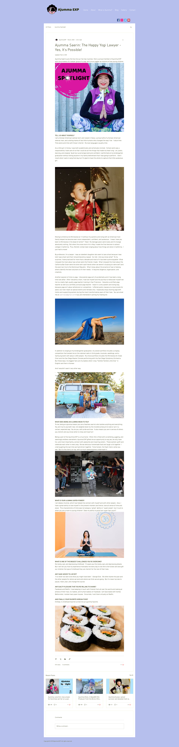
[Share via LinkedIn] (65, 659)
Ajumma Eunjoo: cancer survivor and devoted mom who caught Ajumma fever (120, 698)
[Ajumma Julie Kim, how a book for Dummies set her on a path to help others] (59, 686)
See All (131, 675)
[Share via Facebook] (56, 659)
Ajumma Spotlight (60, 27)
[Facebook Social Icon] (118, 20)
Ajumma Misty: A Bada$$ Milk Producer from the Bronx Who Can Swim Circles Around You (89, 698)
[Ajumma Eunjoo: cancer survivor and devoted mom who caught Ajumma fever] (119, 686)
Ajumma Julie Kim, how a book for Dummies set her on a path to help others (59, 698)
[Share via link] (69, 659)
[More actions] (123, 40)
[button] (131, 27)
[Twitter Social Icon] (125, 20)
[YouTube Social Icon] (128, 20)
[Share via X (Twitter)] (60, 659)
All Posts (48, 27)
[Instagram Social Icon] (122, 20)
